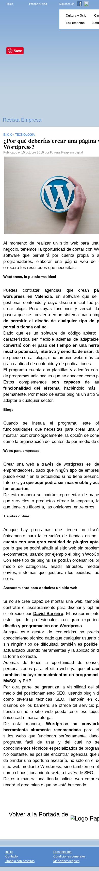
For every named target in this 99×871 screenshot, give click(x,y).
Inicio (10, 3)
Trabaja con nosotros (20, 861)
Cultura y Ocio (76, 15)
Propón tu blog (38, 3)
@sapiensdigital (72, 152)
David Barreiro (48, 613)
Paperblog (28, 19)
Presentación (62, 852)
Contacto (11, 856)
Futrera (55, 152)
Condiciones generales (69, 856)
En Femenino (75, 23)
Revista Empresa (22, 120)
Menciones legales (66, 861)
